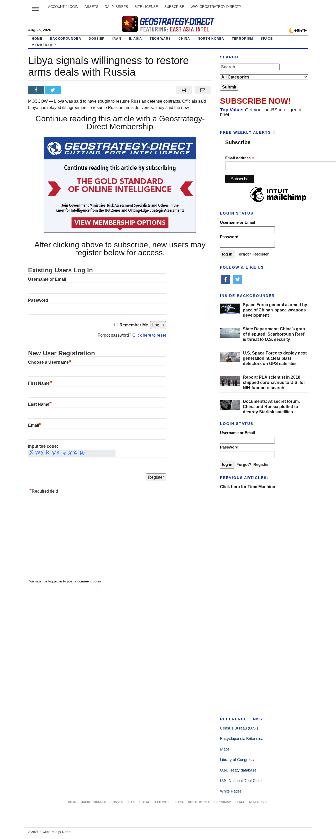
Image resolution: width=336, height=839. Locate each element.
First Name (40, 383)
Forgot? (244, 254)
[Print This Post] (184, 90)
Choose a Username (49, 362)
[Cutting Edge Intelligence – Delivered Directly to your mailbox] (168, 24)
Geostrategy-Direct (55, 832)
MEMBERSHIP (44, 45)
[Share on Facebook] (36, 90)
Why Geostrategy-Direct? (216, 7)
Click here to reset (149, 335)
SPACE (267, 38)
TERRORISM (242, 38)
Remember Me (133, 325)
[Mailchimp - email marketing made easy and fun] (278, 202)
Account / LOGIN (63, 7)
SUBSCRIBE (174, 7)
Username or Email (47, 279)
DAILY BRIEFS (116, 7)
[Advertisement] (67, 538)
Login (97, 581)
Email (34, 425)
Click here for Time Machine (247, 486)
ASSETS (91, 7)
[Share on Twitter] (53, 90)
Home (37, 38)
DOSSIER (97, 38)
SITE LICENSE (146, 7)
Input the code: (43, 446)
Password (38, 300)
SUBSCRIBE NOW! (255, 101)
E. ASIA (135, 38)
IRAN (116, 38)
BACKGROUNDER (65, 38)
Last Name (40, 404)
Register (261, 254)
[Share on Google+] (70, 90)
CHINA (184, 38)
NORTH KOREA (211, 38)
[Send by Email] (202, 90)
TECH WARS (160, 38)
